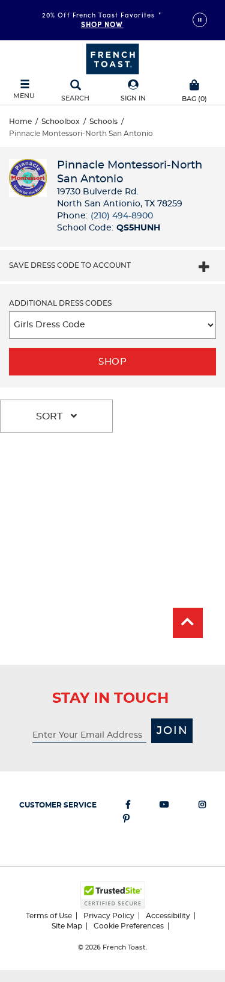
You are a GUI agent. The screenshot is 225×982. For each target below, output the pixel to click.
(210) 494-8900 (122, 216)
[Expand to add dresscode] (204, 268)
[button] (133, 91)
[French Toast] (112, 58)
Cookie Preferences (129, 926)
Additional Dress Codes (60, 303)
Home (20, 121)
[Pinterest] (126, 820)
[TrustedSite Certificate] (113, 895)
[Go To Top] (188, 623)
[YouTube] (164, 807)
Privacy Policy (108, 915)
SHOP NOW (102, 24)
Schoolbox (60, 121)
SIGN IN (133, 98)
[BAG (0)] (195, 84)
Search (75, 98)
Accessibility (168, 915)
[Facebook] (128, 807)
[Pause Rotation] (200, 20)
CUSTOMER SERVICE (58, 805)
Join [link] (172, 731)
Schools (103, 121)
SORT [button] (50, 416)
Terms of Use (49, 915)
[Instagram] (202, 807)
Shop (112, 361)
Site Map (67, 926)
